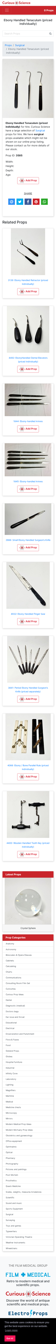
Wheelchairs (11, 1248)
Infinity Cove (11, 1073)
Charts (9, 972)
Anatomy (10, 943)
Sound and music (14, 1203)
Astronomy (11, 949)
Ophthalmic (11, 1147)
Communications (13, 977)
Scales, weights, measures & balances (24, 1192)
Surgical (20, 45)
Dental (9, 1000)
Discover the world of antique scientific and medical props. (28, 1302)
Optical (9, 1152)
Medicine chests (13, 1107)
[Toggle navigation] (6, 10)
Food (8, 1045)
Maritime (10, 1096)
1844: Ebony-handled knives (28, 421)
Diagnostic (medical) (15, 1006)
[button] (28, 291)
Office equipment (14, 1141)
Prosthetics (11, 1180)
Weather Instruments (15, 1242)
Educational (11, 1023)
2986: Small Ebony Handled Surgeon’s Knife (28, 540)
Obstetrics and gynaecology (19, 1135)
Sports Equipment (14, 1209)
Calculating (11, 966)
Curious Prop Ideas (15, 994)
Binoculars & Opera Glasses (19, 955)
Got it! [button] (10, 1338)
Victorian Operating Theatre (19, 1237)
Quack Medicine (13, 1186)
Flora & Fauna (12, 1040)
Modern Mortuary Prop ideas (19, 1130)
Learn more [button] (11, 1330)
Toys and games (13, 1226)
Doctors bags (12, 1011)
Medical (9, 1102)
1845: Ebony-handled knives (28, 481)
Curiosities (11, 989)
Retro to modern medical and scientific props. (28, 1283)
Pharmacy (10, 1158)
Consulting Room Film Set (18, 983)
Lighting (9, 1085)
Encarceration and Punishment (20, 1034)
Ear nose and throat (15, 1017)
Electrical (10, 1028)
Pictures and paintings (16, 1169)
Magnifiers (11, 1090)
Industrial (10, 1068)
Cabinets (10, 960)
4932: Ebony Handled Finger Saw (28, 614)
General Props (12, 1051)
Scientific (10, 1197)
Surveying (10, 1220)
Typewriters (11, 1231)
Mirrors (9, 1118)
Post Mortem (12, 1175)
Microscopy (11, 1113)
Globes (9, 1056)
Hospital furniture (14, 1062)
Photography (12, 1164)
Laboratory (11, 1079)
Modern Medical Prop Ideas (18, 1124)
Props (49, 10)
